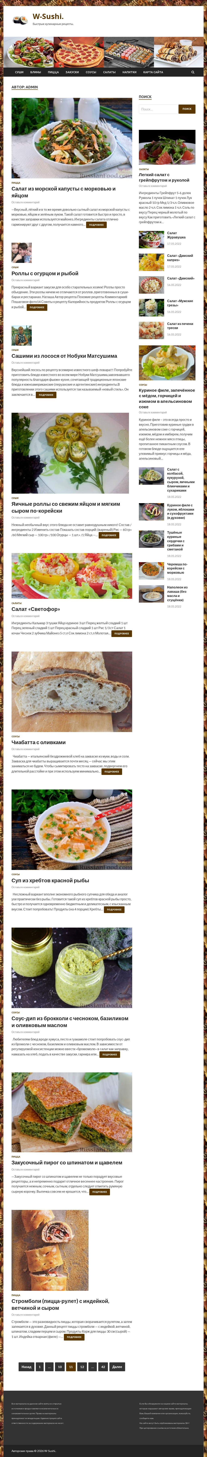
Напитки (129, 72)
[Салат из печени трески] (151, 338)
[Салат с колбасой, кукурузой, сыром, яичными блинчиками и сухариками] (151, 483)
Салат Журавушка (176, 235)
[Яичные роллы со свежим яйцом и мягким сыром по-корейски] (72, 455)
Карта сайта (153, 72)
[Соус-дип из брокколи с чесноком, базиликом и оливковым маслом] (72, 969)
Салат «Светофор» (36, 609)
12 (82, 1367)
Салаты (109, 72)
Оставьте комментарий (25, 202)
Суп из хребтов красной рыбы (50, 880)
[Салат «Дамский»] (151, 292)
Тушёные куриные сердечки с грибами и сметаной (176, 540)
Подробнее (96, 225)
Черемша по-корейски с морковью (177, 568)
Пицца (53, 72)
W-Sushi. (48, 16)
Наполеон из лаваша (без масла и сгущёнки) (177, 593)
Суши (19, 72)
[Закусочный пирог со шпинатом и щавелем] (72, 1113)
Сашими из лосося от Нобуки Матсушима (64, 355)
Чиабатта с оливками (39, 742)
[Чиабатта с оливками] (72, 693)
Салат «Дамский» (181, 278)
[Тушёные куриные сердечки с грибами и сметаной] (151, 546)
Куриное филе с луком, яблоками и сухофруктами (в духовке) (180, 511)
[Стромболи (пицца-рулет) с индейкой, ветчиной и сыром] (72, 1252)
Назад (26, 1367)
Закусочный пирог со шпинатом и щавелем (67, 1162)
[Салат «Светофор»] (72, 577)
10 (60, 1367)
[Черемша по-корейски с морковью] (151, 578)
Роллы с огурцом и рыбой (45, 273)
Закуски (72, 72)
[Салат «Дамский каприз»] (151, 270)
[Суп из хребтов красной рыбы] (72, 831)
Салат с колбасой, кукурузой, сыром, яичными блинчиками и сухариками (181, 479)
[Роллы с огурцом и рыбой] (72, 254)
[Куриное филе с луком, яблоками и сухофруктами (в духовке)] (151, 519)
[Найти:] (167, 109)
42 (103, 1367)
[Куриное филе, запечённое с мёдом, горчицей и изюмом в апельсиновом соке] (167, 381)
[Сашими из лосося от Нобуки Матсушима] (72, 337)
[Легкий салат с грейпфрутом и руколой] (167, 165)
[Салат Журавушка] (151, 247)
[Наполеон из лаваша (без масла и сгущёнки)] (151, 601)
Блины (35, 72)
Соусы (91, 72)
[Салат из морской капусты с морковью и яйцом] (72, 140)
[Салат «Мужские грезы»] (151, 315)
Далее (117, 1367)
